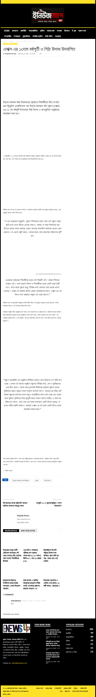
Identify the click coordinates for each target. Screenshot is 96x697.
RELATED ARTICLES (11, 530)
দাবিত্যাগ (76, 688)
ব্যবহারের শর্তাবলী (67, 688)
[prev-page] (57, 530)
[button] (91, 33)
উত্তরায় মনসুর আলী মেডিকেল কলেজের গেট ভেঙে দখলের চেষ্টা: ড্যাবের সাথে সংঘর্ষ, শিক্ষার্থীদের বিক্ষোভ (12, 555)
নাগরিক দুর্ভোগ (37, 36)
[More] (34, 490)
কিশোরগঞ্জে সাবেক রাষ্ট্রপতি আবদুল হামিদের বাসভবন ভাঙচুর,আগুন (15, 504)
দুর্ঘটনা (42, 30)
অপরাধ (59, 30)
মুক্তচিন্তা (26, 36)
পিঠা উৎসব (47, 480)
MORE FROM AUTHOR (28, 530)
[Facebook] (72, 2)
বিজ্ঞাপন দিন (67, 691)
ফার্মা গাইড (48, 36)
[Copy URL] (10, 60)
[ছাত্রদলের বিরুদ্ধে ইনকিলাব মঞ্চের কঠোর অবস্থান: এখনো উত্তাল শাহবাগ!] (12, 571)
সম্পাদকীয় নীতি (57, 688)
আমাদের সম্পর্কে (39, 688)
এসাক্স (36, 480)
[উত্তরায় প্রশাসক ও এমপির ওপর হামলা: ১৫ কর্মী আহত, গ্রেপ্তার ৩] (53, 571)
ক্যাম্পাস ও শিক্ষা (13, 44)
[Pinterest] (22, 490)
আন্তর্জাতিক (33, 30)
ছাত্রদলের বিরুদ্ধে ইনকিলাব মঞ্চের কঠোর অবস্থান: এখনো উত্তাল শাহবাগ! (11, 584)
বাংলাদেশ (15, 30)
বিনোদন (67, 30)
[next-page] (60, 530)
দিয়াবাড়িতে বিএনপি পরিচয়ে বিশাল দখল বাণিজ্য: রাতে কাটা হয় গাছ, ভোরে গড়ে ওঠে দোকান (51, 555)
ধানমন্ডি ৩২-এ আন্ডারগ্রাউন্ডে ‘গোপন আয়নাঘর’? (49, 504)
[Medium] (84, 2)
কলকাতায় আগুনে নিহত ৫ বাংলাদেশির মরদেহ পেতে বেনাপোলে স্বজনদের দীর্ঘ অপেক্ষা (53, 656)
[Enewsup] (48, 15)
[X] (88, 2)
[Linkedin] (80, 2)
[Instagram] (76, 2)
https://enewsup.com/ (23, 519)
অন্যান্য (58, 36)
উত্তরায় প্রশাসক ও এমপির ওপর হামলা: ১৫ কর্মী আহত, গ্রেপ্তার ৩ (52, 583)
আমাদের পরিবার (49, 688)
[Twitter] (17, 490)
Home (7, 30)
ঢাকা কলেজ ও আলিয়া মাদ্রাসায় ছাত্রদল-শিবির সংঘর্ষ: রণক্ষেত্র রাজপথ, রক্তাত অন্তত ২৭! (31, 584)
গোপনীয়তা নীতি (83, 688)
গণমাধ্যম (17, 36)
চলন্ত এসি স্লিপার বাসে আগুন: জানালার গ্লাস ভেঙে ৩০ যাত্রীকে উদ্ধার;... (53, 632)
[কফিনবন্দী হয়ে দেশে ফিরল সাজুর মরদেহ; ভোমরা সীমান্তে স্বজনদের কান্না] (39, 644)
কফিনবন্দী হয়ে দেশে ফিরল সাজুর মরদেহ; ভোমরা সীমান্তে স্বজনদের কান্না (53, 643)
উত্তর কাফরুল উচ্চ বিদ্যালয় (21, 480)
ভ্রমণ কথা (82, 30)
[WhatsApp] (28, 490)
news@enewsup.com (19, 663)
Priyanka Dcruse (10, 54)
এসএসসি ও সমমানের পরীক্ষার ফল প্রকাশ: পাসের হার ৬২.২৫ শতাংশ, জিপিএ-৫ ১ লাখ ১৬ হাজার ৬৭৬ (32, 555)
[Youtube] (91, 2)
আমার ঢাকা (50, 30)
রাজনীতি (23, 30)
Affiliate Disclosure (80, 691)
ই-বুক (74, 30)
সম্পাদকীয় (7, 36)
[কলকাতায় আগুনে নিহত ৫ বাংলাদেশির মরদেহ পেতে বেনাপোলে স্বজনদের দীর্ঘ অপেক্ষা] (39, 657)
